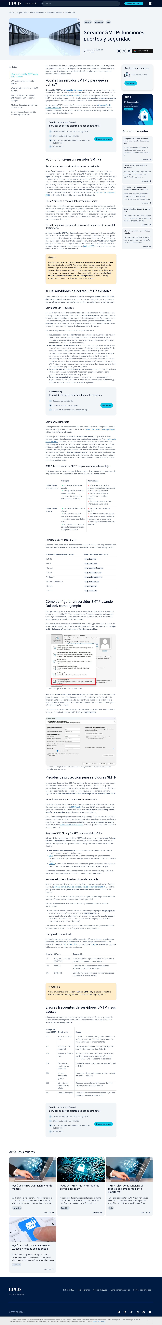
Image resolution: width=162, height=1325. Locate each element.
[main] (81, 602)
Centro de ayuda (100, 1290)
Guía (108, 22)
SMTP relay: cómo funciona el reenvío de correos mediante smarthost (125, 1189)
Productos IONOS (133, 4)
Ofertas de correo (103, 139)
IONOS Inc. (19, 1312)
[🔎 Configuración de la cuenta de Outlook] (81, 660)
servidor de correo (74, 90)
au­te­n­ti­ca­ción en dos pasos (71, 824)
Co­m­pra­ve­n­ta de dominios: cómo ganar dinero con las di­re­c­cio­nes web (137, 141)
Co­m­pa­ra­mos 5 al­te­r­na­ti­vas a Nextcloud (135, 166)
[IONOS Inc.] (26, 1289)
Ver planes (106, 405)
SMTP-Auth (75, 807)
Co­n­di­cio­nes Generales (120, 1290)
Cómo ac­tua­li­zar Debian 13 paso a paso (137, 210)
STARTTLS (72, 944)
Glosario (88, 22)
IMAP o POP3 (88, 246)
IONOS (11, 13)
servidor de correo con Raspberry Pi (100, 429)
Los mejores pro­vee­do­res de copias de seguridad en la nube (136, 188)
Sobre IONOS (68, 1290)
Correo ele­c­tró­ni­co (37, 13)
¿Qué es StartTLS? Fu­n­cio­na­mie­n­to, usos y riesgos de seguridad (32, 1247)
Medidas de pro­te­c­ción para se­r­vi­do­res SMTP (24, 106)
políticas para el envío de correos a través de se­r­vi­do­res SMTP (79, 887)
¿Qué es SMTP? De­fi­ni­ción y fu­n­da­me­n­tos (32, 1187)
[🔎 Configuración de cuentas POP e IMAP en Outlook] (81, 741)
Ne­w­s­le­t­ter (99, 22)
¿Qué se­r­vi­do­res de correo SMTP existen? (24, 89)
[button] (137, 109)
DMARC (52, 863)
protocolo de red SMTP (72, 95)
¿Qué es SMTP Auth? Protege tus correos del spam (79, 1187)
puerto (94, 944)
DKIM (51, 856)
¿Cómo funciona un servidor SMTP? (23, 82)
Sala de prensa (84, 1290)
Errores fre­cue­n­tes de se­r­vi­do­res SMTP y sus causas (23, 113)
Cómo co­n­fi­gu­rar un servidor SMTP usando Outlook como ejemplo (23, 98)
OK (149, 1321)
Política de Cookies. (99, 1322)
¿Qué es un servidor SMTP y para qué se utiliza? (24, 75)
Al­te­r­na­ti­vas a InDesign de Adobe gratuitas (137, 232)
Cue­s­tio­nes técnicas (54, 13)
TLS (64, 944)
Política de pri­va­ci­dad (142, 1290)
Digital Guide (22, 13)
